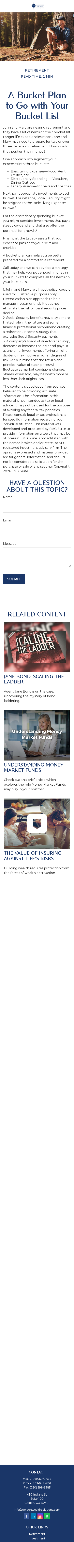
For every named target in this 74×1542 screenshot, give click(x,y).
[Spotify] (47, 1516)
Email (7, 520)
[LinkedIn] (33, 1516)
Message (10, 544)
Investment (37, 1538)
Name (7, 497)
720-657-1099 (42, 1479)
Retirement (37, 1534)
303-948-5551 (42, 1483)
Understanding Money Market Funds (34, 767)
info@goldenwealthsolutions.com (37, 1509)
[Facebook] (26, 1516)
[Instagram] (40, 1516)
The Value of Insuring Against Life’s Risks (33, 855)
